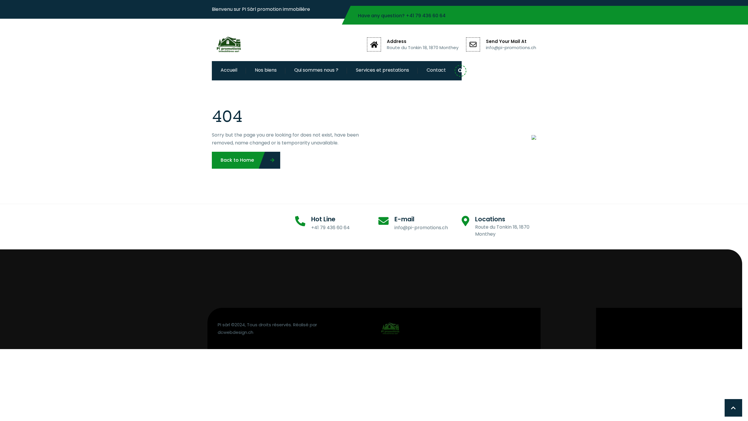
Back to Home (237, 160)
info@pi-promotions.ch (511, 47)
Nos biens (266, 70)
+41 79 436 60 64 (426, 15)
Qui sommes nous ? (316, 70)
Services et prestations (382, 70)
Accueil (229, 70)
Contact (436, 70)
